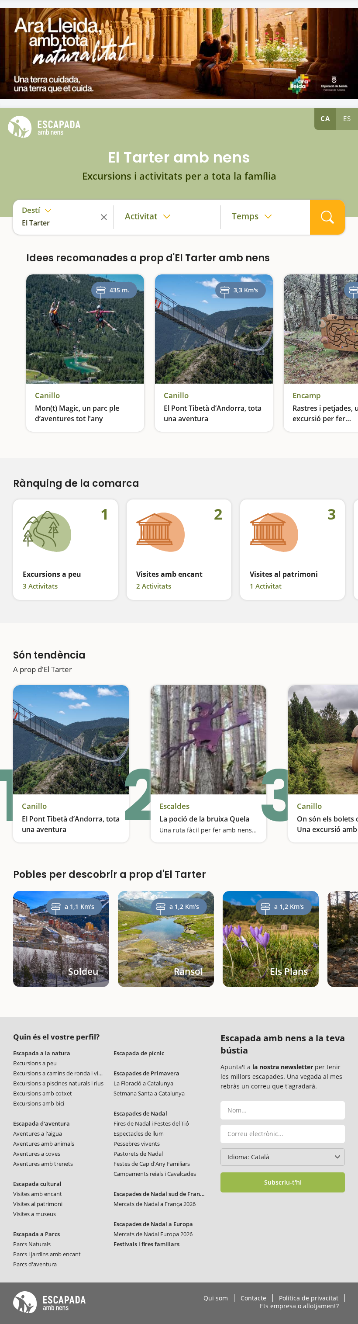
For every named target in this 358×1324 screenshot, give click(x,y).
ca (325, 118)
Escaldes (174, 806)
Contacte (253, 1298)
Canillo (47, 395)
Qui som (215, 1298)
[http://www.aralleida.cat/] (179, 53)
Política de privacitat (308, 1298)
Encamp (307, 395)
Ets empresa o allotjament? (299, 1306)
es (347, 118)
